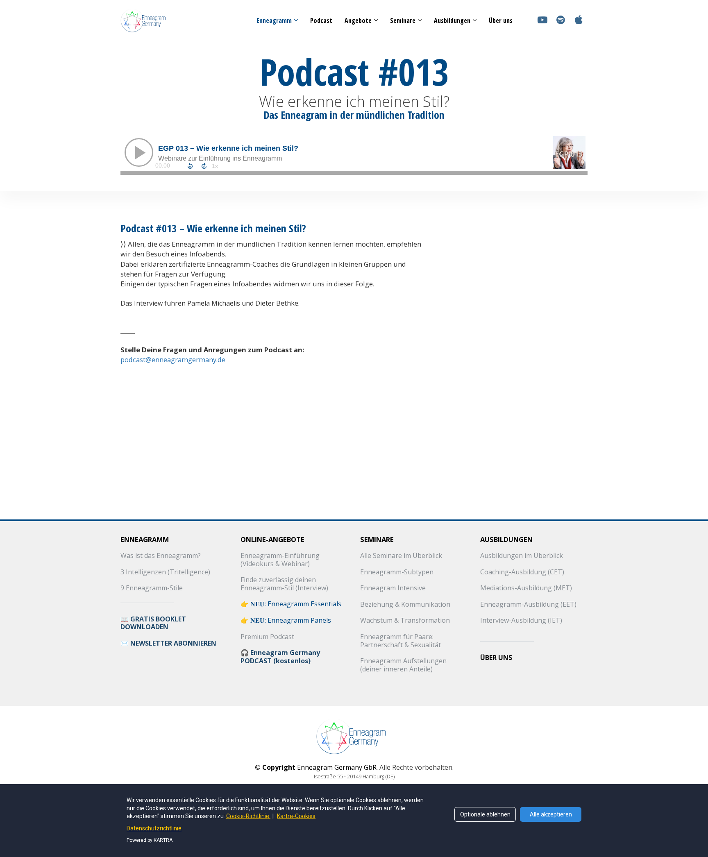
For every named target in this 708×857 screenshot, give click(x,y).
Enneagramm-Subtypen (396, 572)
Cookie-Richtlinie (248, 816)
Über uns (501, 20)
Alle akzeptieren (551, 814)
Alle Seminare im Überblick (401, 556)
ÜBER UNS (496, 658)
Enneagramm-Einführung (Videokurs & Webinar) (280, 560)
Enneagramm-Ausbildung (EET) (528, 605)
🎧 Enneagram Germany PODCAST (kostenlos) (280, 657)
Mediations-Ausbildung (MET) (526, 588)
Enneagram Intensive (393, 588)
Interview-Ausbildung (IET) (521, 621)
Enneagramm (274, 20)
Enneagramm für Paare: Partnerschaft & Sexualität (400, 641)
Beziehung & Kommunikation (405, 605)
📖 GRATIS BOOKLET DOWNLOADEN (153, 623)
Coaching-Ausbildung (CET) (522, 572)
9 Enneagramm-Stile (151, 588)
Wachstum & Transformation (405, 621)
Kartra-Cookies (296, 816)
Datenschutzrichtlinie (154, 828)
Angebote (358, 20)
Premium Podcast (267, 637)
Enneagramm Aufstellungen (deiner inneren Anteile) (403, 665)
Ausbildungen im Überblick (521, 556)
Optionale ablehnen (485, 814)
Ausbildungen (452, 20)
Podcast (321, 20)
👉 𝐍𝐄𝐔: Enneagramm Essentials (291, 604)
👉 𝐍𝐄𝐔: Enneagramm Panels (286, 621)
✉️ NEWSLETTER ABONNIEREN (168, 643)
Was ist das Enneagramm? (160, 556)
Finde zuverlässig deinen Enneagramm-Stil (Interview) (284, 584)
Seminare (402, 20)
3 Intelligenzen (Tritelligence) (165, 572)
